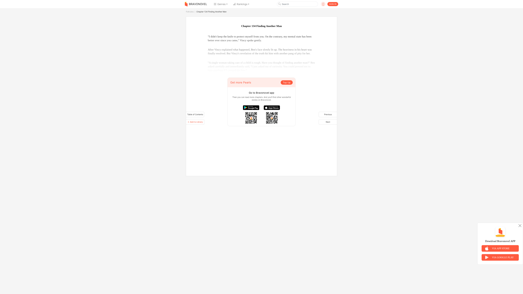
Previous (328, 114)
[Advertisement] (261, 145)
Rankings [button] (242, 4)
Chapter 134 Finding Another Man (211, 11)
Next (328, 122)
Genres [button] (221, 4)
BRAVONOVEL (198, 4)
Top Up (287, 82)
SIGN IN (332, 4)
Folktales (190, 11)
